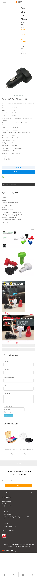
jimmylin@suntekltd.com (10, 526)
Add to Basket (18, 172)
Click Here (18, 463)
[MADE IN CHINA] (4, 536)
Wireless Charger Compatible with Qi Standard (26, 449)
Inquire (18, 167)
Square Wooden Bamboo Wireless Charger (11, 449)
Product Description (9, 185)
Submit (8, 416)
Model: (4, 107)
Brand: (4, 110)
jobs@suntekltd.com (7, 506)
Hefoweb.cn (18, 546)
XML (29, 546)
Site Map (24, 546)
